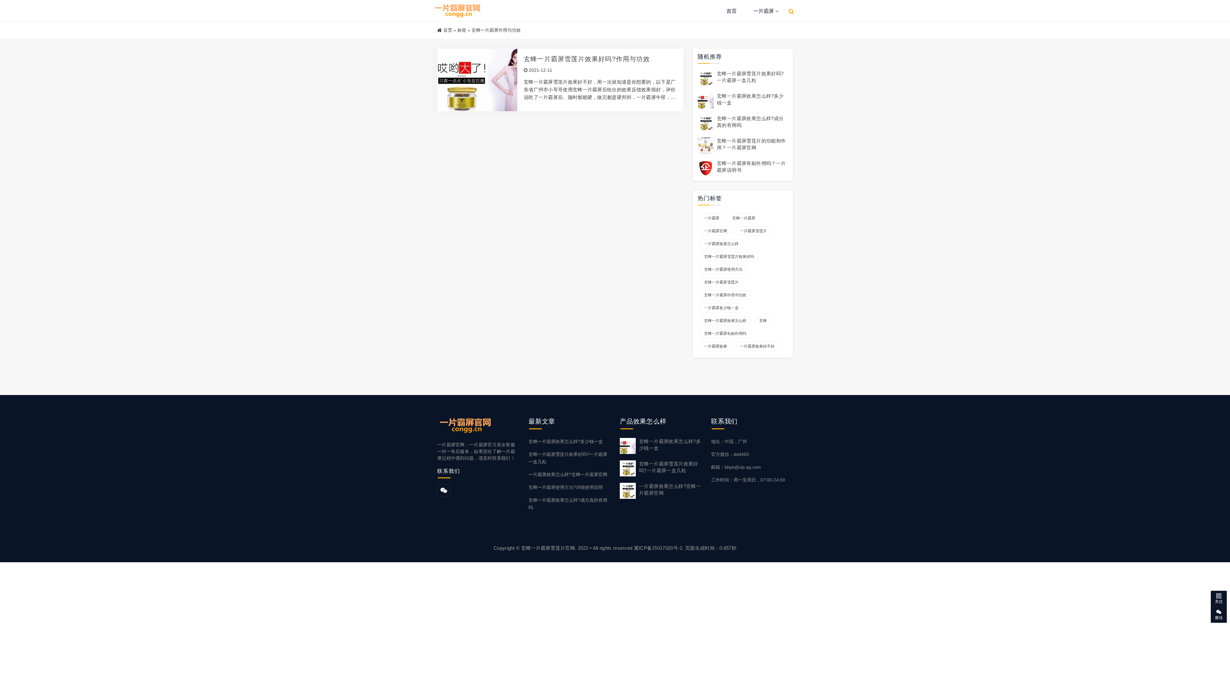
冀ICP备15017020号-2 (658, 548)
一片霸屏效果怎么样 (721, 244)
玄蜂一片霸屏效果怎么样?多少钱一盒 (566, 441)
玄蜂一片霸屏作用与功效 (725, 295)
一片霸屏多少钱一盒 (721, 308)
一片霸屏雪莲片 (753, 231)
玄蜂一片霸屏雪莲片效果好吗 (729, 256)
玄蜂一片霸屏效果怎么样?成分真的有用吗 (568, 504)
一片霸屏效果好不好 (757, 346)
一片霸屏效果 (715, 346)
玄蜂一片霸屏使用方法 (723, 269)
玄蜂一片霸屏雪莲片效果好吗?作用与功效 (587, 58)
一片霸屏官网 (715, 231)
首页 (731, 11)
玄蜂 (763, 320)
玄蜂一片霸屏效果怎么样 (725, 320)
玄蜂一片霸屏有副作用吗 (725, 333)
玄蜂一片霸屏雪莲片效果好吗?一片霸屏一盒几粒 (568, 458)
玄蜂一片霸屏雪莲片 (721, 282)
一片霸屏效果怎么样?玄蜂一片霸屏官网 (568, 474)
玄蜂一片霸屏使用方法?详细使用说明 (566, 487)
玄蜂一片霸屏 (743, 218)
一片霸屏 (763, 11)
